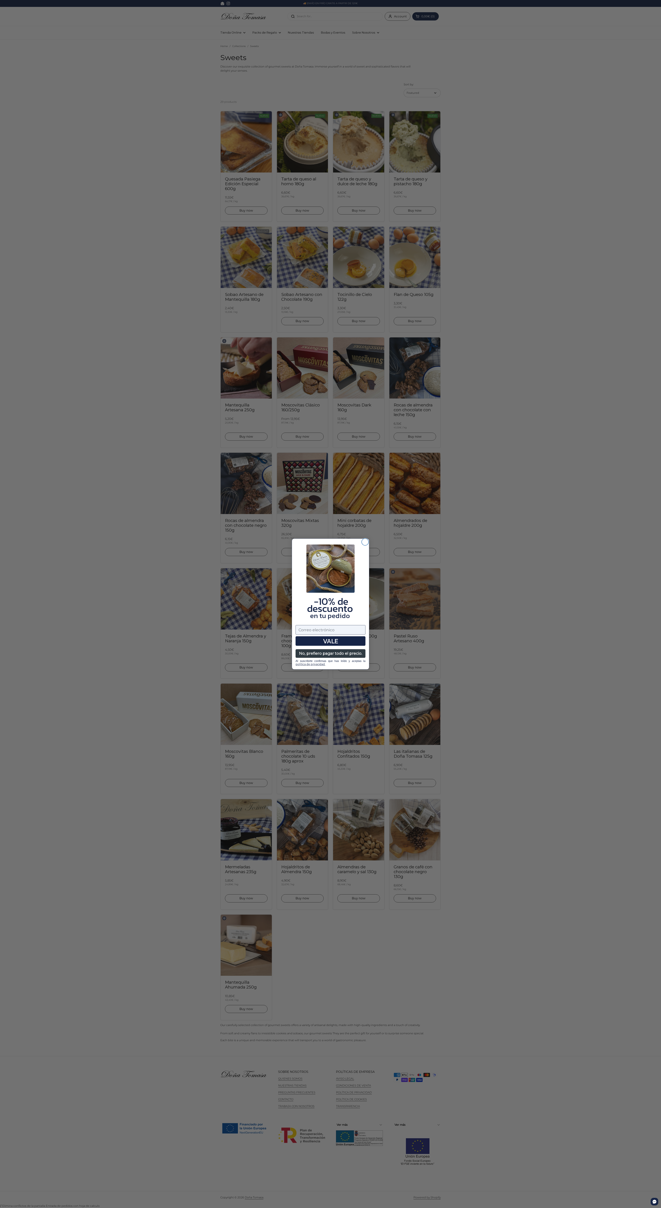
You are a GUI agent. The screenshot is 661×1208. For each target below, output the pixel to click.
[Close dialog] (365, 541)
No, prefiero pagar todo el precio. (330, 653)
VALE (330, 641)
